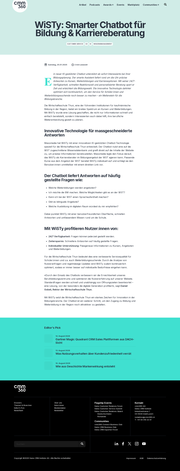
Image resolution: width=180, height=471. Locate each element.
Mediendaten (60, 408)
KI (90, 44)
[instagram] (137, 444)
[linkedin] (116, 444)
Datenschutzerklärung (156, 458)
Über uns (58, 403)
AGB (141, 458)
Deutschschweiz (104, 414)
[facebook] (123, 444)
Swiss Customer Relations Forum (108, 406)
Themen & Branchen (23, 405)
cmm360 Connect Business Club (108, 424)
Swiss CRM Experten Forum (106, 430)
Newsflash (18, 410)
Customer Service (75, 44)
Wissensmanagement (103, 44)
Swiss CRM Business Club (105, 427)
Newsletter (59, 410)
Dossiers (18, 403)
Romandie (101, 416)
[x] (130, 444)
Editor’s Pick (19, 408)
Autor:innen (59, 405)
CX (86, 44)
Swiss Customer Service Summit (108, 409)
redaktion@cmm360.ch (145, 417)
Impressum (131, 458)
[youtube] (144, 444)
